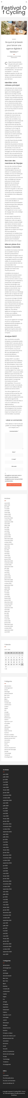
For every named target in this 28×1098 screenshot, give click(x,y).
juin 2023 (6, 568)
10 (5, 660)
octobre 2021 (7, 606)
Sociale (6, 751)
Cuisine (6, 706)
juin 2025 (6, 527)
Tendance (7, 755)
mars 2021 (7, 619)
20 (14, 662)
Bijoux (5, 699)
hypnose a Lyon (8, 721)
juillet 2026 (7, 505)
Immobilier (7, 723)
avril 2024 (6, 553)
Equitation (7, 716)
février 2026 (7, 514)
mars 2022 (7, 596)
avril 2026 (6, 510)
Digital (6, 708)
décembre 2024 (8, 538)
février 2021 (7, 621)
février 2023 (7, 576)
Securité (6, 746)
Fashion (6, 719)
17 (5, 662)
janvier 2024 (7, 559)
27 (14, 664)
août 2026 (7, 503)
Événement (7, 718)
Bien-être (6, 697)
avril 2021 (6, 617)
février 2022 (7, 598)
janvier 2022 (7, 600)
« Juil (5, 669)
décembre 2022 (8, 579)
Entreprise (7, 714)
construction (7, 704)
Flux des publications (8, 1078)
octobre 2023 (7, 564)
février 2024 (7, 557)
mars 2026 (7, 512)
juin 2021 (6, 613)
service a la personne (10, 747)
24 (6, 664)
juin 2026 (6, 507)
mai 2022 (6, 593)
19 (11, 662)
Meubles (6, 729)
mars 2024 (7, 555)
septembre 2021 (8, 607)
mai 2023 (6, 570)
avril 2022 (6, 594)
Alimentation (7, 686)
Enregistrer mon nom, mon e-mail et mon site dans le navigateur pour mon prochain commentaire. (14, 478)
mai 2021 (6, 615)
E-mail (14, 459)
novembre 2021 (8, 604)
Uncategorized (8, 757)
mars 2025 (7, 533)
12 (11, 660)
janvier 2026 (7, 516)
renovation (7, 740)
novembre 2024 (8, 540)
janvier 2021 (7, 622)
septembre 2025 (8, 522)
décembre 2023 (8, 561)
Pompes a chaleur (9, 734)
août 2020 (7, 632)
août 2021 (6, 609)
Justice (6, 725)
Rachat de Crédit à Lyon (10, 736)
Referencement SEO (9, 738)
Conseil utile (7, 703)
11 (8, 660)
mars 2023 (7, 574)
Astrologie (7, 691)
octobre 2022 (7, 583)
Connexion (6, 1075)
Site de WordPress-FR (8, 1083)
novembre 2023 (8, 563)
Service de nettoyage (10, 749)
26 (11, 664)
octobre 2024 (8, 542)
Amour (6, 690)
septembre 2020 (8, 630)
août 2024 (7, 546)
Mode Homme (8, 731)
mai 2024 (6, 551)
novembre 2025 (8, 518)
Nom (14, 452)
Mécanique (7, 727)
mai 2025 (6, 529)
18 (8, 662)
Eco (5, 710)
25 (8, 664)
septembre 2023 (8, 566)
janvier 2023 (7, 578)
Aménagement (8, 688)
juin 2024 (6, 550)
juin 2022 (6, 591)
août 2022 (7, 587)
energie (6, 712)
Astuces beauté (8, 693)
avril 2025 (6, 531)
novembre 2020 (8, 626)
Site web (14, 466)
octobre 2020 (7, 628)
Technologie (7, 753)
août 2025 (7, 523)
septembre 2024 (8, 544)
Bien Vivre (6, 695)
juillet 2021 (7, 611)
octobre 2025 (7, 520)
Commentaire (14, 431)
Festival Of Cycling (14, 10)
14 (16, 660)
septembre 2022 (8, 585)
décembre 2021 (8, 602)
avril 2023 (6, 572)
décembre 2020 (8, 624)
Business (14, 39)
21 (16, 662)
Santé (6, 744)
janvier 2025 (7, 536)
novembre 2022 (8, 581)
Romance (7, 742)
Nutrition (6, 733)
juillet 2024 (7, 548)
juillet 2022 (7, 589)
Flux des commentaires (9, 1080)
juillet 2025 (7, 525)
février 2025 (7, 535)
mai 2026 (6, 508)
